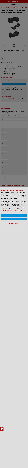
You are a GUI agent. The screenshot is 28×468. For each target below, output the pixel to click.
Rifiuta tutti (14, 219)
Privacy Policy (9, 210)
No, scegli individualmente (14, 223)
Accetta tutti (14, 215)
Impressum (22, 210)
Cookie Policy (16, 210)
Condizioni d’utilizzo (5, 211)
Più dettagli (3, 210)
